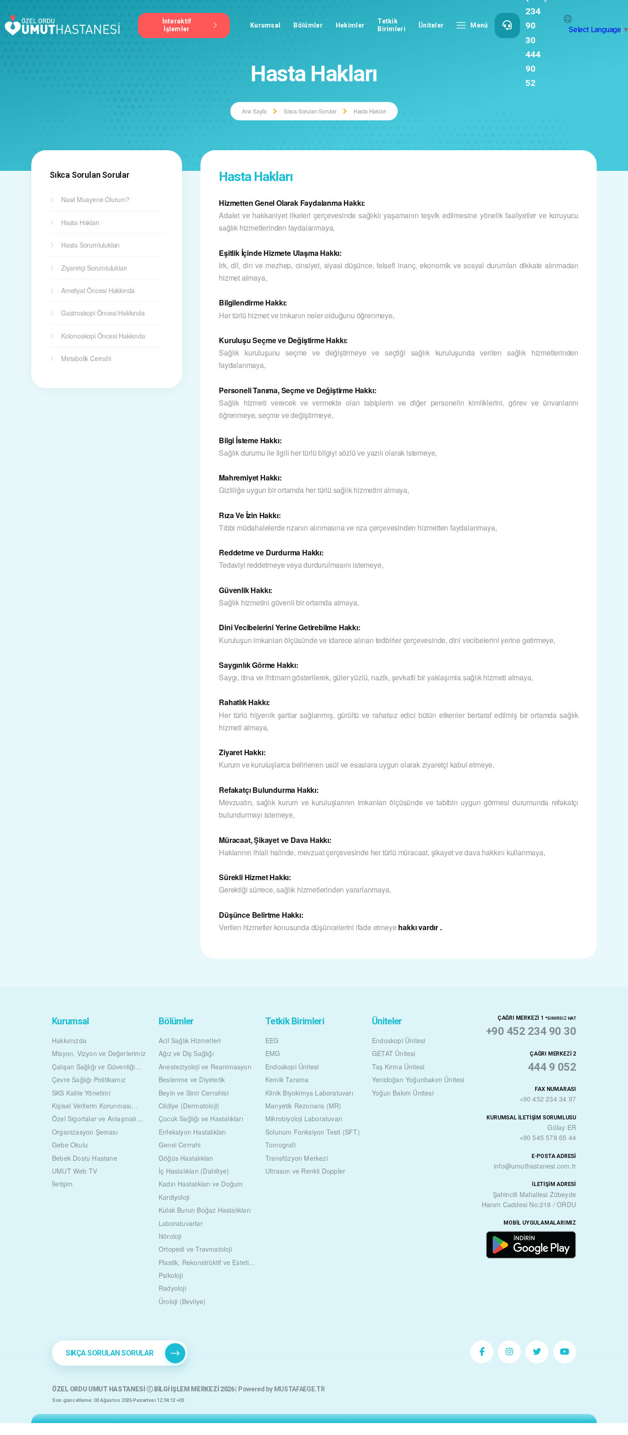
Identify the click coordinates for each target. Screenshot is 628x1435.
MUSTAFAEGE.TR (299, 1389)
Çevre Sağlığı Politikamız (89, 1079)
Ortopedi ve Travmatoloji (195, 1249)
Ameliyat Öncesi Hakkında (98, 290)
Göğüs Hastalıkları (186, 1158)
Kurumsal (265, 25)
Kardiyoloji (174, 1197)
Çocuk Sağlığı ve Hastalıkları (201, 1118)
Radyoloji (172, 1288)
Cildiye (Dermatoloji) (189, 1105)
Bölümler (307, 25)
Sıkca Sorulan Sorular (310, 111)
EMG (272, 1053)
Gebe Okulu (70, 1144)
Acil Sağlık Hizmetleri (190, 1040)
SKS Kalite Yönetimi (81, 1092)
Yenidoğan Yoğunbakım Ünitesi (418, 1079)
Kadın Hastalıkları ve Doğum (201, 1183)
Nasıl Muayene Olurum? (95, 199)
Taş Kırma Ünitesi (398, 1066)
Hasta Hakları (80, 222)
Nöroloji (170, 1236)
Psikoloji (171, 1275)
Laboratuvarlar (181, 1223)
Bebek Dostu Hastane (84, 1158)
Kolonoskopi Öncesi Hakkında (103, 335)
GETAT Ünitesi (394, 1053)
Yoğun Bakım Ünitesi (403, 1092)
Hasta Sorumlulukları (90, 244)
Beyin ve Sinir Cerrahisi (193, 1092)
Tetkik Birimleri (391, 25)
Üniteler (431, 25)
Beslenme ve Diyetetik (192, 1079)
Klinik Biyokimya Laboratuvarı (309, 1092)
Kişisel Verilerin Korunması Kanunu (91, 1106)
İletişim (62, 1183)
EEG (272, 1040)
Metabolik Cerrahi (86, 358)
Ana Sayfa (254, 111)
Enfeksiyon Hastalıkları (192, 1131)
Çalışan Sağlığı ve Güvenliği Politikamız (93, 1067)
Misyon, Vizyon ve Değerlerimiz (99, 1053)
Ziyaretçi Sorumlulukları (94, 267)
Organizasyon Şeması (85, 1131)
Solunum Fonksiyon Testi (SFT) (312, 1131)
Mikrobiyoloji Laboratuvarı (303, 1118)
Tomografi (280, 1144)
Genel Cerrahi (180, 1144)
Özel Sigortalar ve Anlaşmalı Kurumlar (94, 1119)
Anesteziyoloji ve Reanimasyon (205, 1066)
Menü (479, 25)
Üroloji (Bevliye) (182, 1301)
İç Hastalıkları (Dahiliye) (194, 1170)
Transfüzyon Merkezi (296, 1158)
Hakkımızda (69, 1040)
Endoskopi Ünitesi (292, 1066)
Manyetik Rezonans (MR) (303, 1105)
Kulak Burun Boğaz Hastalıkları (205, 1210)
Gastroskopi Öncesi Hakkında (103, 312)
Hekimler (350, 25)
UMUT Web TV (74, 1170)
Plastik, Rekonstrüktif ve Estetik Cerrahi (205, 1263)
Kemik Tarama (286, 1079)
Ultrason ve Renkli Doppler (305, 1170)
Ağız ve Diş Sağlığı (186, 1053)
